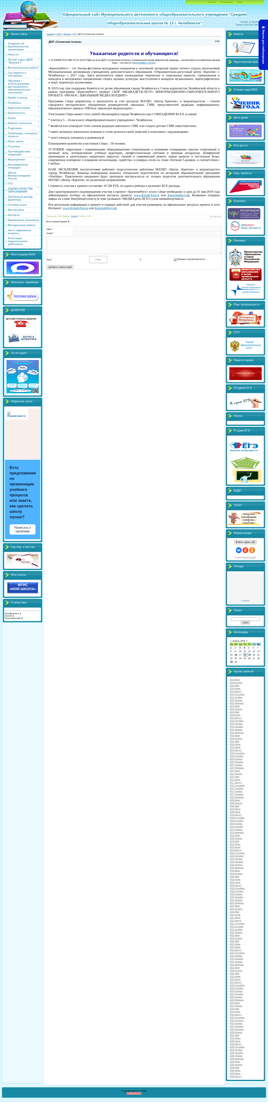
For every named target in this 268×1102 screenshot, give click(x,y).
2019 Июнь (235, 844)
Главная (212, 2)
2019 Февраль (237, 832)
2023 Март (235, 967)
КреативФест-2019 (143, 63)
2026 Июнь (235, 1070)
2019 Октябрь (236, 856)
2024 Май (234, 1009)
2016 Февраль (237, 732)
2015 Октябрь (236, 721)
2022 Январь (236, 932)
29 (231, 662)
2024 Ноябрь (236, 1023)
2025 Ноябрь (236, 1050)
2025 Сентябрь (237, 1047)
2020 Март (235, 870)
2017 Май (234, 776)
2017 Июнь (235, 779)
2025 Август (236, 1044)
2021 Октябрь (236, 926)
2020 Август (236, 885)
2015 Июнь (235, 715)
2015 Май (234, 712)
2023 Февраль (237, 965)
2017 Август (236, 782)
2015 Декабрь (236, 727)
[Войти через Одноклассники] (252, 550)
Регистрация (226, 2)
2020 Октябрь (236, 891)
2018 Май (234, 806)
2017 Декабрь (236, 794)
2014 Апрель (236, 682)
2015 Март (235, 706)
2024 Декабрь (236, 1026)
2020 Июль (235, 882)
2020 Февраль (237, 868)
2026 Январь (236, 1056)
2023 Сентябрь (237, 985)
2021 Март (235, 906)
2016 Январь (236, 729)
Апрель (67, 34)
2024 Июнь (235, 1012)
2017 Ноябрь (236, 791)
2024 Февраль (237, 1000)
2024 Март (235, 1003)
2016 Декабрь (236, 762)
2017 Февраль (237, 768)
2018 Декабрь (236, 826)
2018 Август (236, 815)
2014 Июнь (235, 688)
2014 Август (236, 691)
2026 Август (236, 1076)
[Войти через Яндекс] (245, 550)
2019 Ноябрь (236, 859)
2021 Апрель (236, 909)
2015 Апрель (236, 709)
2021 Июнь (235, 915)
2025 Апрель (236, 1032)
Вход (239, 2)
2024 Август (236, 1014)
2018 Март (235, 800)
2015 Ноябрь (236, 724)
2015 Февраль (237, 703)
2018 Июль (235, 812)
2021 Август (236, 920)
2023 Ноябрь (236, 991)
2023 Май (234, 973)
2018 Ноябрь (236, 823)
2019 (59, 34)
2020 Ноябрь (236, 894)
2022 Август (236, 950)
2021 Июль (235, 918)
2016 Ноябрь (236, 759)
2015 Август (236, 718)
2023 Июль (235, 979)
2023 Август (236, 982)
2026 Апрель (236, 1064)
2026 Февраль (237, 1059)
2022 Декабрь (236, 959)
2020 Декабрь (236, 897)
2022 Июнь (235, 944)
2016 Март (235, 735)
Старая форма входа (245, 557)
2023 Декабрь (236, 994)
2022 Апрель (236, 938)
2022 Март (235, 935)
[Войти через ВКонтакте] (239, 550)
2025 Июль (235, 1041)
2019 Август (236, 850)
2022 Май (234, 941)
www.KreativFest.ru (146, 195)
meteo (245, 601)
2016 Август (236, 750)
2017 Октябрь (236, 788)
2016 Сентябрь (237, 753)
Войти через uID (245, 542)
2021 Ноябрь (236, 929)
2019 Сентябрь (237, 853)
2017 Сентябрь (237, 785)
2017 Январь (236, 765)
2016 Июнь (235, 744)
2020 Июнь (235, 879)
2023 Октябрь (236, 988)
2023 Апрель (236, 970)
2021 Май (234, 912)
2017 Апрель (236, 774)
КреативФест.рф (179, 195)
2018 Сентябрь (237, 818)
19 (249, 655)
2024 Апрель (236, 1006)
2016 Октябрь (236, 756)
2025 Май (234, 1035)
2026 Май (234, 1067)
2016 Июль (235, 747)
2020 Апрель (236, 873)
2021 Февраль (237, 903)
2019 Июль (235, 847)
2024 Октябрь (236, 1020)
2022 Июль (235, 947)
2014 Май (234, 685)
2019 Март (235, 835)
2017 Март (235, 771)
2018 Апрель (236, 803)
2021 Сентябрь (237, 923)
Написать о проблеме (22, 529)
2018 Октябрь (236, 821)
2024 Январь (236, 997)
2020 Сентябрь (237, 888)
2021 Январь (236, 900)
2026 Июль (235, 1073)
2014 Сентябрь (237, 694)
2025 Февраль (237, 1029)
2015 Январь (236, 700)
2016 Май (234, 741)
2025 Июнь (235, 1038)
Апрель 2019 (238, 641)
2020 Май (234, 876)
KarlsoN (74, 216)
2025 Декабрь (236, 1053)
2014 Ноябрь (236, 697)
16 (236, 655)
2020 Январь (236, 865)
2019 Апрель (236, 838)
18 (74, 34)
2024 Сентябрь (237, 1017)
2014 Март (235, 680)
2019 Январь (236, 829)
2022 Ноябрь (236, 956)
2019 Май (234, 841)
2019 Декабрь (236, 862)
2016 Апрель (236, 738)
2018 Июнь (235, 809)
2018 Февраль (237, 797)
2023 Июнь (235, 976)
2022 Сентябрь (237, 953)
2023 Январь (236, 962)
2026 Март (235, 1061)
